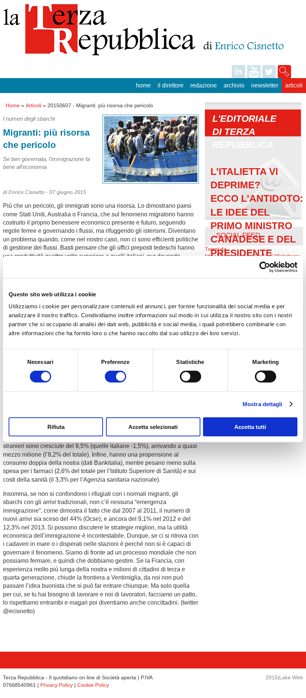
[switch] (115, 377)
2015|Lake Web (284, 677)
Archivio (234, 85)
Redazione (203, 85)
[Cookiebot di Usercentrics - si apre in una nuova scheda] (264, 267)
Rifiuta (56, 426)
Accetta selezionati (153, 426)
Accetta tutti (250, 426)
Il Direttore (170, 85)
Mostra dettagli (262, 404)
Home (143, 85)
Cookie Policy (93, 685)
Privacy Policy (56, 685)
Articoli (294, 85)
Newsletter (264, 85)
